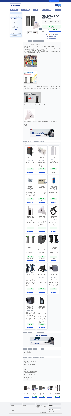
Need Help (11, 406)
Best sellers (12, 405)
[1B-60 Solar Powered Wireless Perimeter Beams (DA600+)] (30, 239)
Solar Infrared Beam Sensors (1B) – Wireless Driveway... (27, 393)
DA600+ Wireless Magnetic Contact (54, 158)
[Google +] (51, 405)
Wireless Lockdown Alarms (15, 26)
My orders (24, 405)
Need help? (34, 141)
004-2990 (39, 87)
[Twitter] (49, 405)
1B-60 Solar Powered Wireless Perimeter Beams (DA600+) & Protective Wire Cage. (30, 275)
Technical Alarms (14, 30)
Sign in (60, 6)
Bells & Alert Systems (14, 19)
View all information (30, 170)
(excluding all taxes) (51, 27)
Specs (43, 141)
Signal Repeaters (43, 50)
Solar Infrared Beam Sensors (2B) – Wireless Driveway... (57, 393)
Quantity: (43, 31)
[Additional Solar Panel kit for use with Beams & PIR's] (54, 210)
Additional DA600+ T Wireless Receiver (42, 217)
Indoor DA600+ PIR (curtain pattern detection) (30, 187)
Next (38, 32)
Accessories (30, 141)
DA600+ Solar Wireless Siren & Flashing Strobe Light (30, 158)
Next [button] (60, 391)
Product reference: (45, 18)
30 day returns (12, 410)
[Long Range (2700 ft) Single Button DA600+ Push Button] (54, 180)
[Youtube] (52, 405)
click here (52, 104)
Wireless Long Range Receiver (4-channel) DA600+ (42, 158)
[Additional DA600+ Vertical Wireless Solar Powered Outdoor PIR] (54, 268)
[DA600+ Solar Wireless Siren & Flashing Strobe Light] (30, 151)
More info (25, 141)
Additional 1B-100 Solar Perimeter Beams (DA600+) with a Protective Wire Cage (53, 247)
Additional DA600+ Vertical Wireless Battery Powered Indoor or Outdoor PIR (30, 308)
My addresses (25, 406)
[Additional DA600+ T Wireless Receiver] (42, 210)
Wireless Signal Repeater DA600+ (42, 187)
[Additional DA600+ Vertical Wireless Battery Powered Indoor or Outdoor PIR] (30, 300)
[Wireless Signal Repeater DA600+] (42, 180)
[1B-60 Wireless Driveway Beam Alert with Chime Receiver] (29, 33)
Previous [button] (23, 391)
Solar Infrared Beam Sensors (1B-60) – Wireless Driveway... (34, 393)
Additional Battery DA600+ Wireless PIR (42, 246)
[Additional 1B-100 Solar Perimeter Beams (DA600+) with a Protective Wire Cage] (54, 239)
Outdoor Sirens (32, 121)
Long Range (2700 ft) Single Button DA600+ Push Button (53, 187)
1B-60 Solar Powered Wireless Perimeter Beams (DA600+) (30, 246)
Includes (39, 141)
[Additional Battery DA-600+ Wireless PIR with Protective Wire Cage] (42, 268)
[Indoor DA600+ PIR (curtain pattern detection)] (30, 180)
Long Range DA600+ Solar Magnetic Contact (30, 217)
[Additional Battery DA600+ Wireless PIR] (42, 239)
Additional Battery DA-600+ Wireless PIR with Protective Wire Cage (42, 275)
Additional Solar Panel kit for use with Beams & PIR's (54, 217)
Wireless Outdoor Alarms (15, 16)
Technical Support (14, 35)
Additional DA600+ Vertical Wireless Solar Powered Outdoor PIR (54, 275)
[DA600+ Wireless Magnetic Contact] (54, 151)
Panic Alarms (15, 22)
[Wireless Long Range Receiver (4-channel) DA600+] (42, 151)
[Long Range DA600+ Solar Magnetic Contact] (30, 210)
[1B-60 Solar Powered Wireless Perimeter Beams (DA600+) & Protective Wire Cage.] (30, 268)
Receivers (28, 121)
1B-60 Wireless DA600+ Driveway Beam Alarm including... (42, 393)
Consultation (12, 409)
